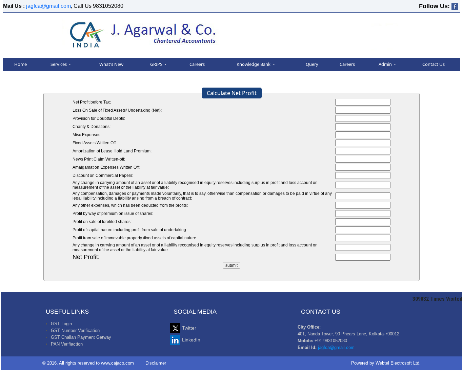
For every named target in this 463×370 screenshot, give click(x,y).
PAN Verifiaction (67, 344)
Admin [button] (386, 64)
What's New (111, 64)
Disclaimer (155, 363)
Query (312, 64)
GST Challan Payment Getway (81, 337)
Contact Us (433, 64)
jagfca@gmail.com (48, 6)
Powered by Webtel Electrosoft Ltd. (386, 363)
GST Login (61, 323)
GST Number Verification (75, 330)
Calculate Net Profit (232, 93)
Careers (197, 64)
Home (20, 64)
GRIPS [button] (156, 64)
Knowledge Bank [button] (254, 64)
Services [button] (59, 64)
